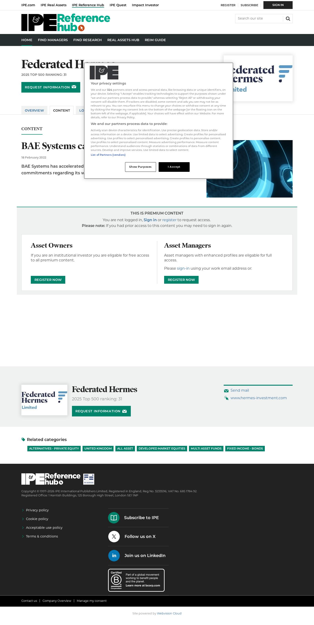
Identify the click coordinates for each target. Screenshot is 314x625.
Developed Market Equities (162, 448)
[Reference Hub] (65, 30)
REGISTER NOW (48, 280)
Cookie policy (37, 519)
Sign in (150, 220)
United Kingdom (98, 448)
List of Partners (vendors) (108, 154)
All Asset (125, 448)
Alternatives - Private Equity (54, 448)
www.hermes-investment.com (259, 398)
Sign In (278, 5)
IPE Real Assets (53, 5)
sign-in (183, 268)
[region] (158, 120)
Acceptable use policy (44, 528)
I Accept (174, 166)
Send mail (240, 390)
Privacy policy (37, 510)
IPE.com (28, 5)
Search (287, 18)
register (169, 220)
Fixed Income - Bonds (245, 448)
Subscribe (249, 5)
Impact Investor (145, 5)
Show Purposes (140, 166)
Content (61, 110)
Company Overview (57, 600)
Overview (34, 110)
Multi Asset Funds (206, 448)
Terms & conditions (42, 536)
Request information (47, 87)
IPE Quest (118, 5)
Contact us (29, 600)
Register (228, 5)
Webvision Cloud (169, 613)
